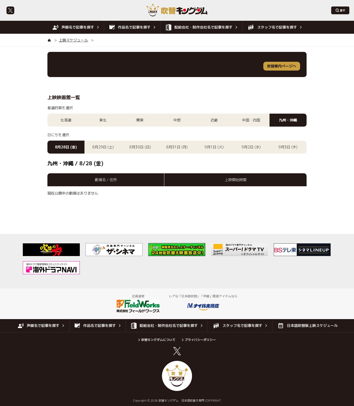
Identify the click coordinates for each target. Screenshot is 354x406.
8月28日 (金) (66, 146)
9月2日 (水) (251, 146)
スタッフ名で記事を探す (277, 27)
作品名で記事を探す (134, 27)
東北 (103, 120)
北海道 (65, 120)
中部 (177, 120)
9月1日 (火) (214, 146)
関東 (140, 120)
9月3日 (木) (288, 146)
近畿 (214, 120)
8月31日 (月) (177, 146)
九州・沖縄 (288, 120)
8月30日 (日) (140, 146)
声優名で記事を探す (77, 27)
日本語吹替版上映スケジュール (312, 325)
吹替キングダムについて (158, 340)
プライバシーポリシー (200, 340)
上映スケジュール (73, 40)
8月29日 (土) (103, 146)
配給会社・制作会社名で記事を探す (203, 27)
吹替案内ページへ (281, 66)
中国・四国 (251, 120)
